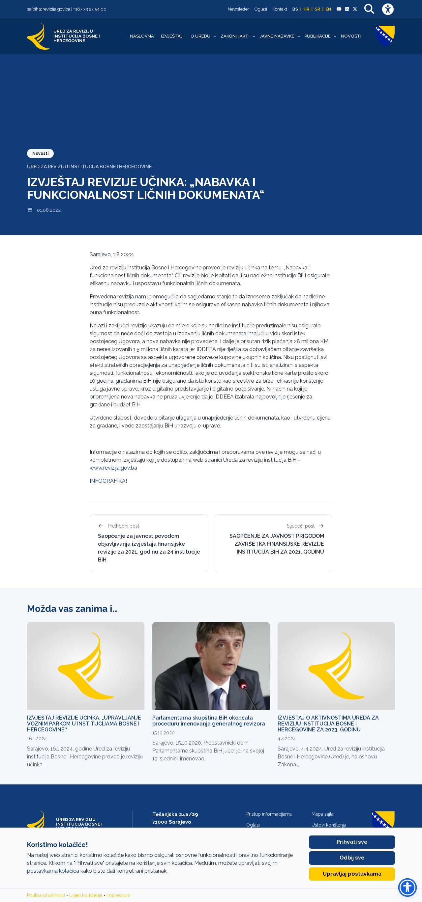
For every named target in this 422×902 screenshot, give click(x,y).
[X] (355, 9)
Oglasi (261, 9)
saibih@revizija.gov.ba (48, 9)
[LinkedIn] (346, 9)
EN (328, 9)
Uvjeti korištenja (85, 895)
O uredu (200, 36)
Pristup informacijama (269, 814)
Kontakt (279, 9)
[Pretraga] (369, 9)
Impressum (118, 895)
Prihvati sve (352, 842)
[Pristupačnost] (387, 9)
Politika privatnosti (46, 895)
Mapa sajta (323, 814)
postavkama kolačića (53, 871)
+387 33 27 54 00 (89, 9)
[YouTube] (339, 9)
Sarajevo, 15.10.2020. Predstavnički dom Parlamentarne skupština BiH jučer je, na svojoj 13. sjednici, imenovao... (208, 751)
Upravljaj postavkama (352, 874)
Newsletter (238, 9)
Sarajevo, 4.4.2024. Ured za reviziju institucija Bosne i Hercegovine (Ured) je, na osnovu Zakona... (331, 757)
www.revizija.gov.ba (113, 468)
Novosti (351, 36)
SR (317, 9)
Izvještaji (172, 36)
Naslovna (142, 36)
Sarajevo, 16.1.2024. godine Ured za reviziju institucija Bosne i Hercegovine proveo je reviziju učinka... (85, 757)
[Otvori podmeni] (214, 36)
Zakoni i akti (235, 36)
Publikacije (318, 36)
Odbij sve (352, 858)
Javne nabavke (277, 36)
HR (306, 9)
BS (295, 9)
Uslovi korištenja (329, 825)
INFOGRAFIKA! (108, 481)
